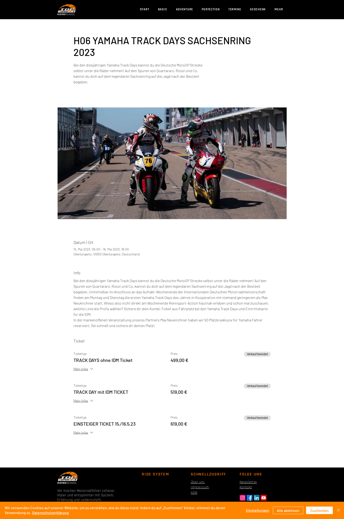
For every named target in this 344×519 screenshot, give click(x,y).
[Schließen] (338, 510)
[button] (235, 9)
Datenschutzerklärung (50, 512)
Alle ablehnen (288, 510)
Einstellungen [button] (257, 510)
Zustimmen (319, 510)
